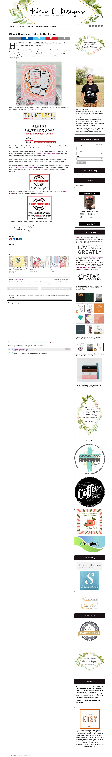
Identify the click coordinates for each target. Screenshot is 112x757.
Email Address (89, 145)
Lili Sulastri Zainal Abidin (19, 349)
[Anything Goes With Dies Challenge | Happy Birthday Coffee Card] (18, 261)
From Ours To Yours (13, 289)
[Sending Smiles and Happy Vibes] (59, 261)
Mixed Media (20, 279)
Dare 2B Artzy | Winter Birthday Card (61, 289)
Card (16, 279)
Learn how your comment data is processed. (44, 342)
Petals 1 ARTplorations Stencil (24, 146)
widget (92, 224)
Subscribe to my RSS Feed (102, 26)
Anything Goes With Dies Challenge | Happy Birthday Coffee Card (18, 268)
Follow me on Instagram (96, 26)
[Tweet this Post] (39, 38)
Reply (67, 349)
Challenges (53, 26)
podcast (87, 224)
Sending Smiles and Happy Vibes (58, 268)
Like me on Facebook (90, 26)
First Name (89, 151)
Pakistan (95, 211)
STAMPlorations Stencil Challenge (25, 167)
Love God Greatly (21, 26)
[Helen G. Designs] (56, 12)
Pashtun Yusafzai (86, 211)
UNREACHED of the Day (89, 193)
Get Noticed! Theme (27, 755)
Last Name (89, 156)
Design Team (30, 26)
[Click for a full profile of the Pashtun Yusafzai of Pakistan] (89, 208)
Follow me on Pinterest (93, 26)
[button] (80, 298)
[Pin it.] (52, 38)
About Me (12, 26)
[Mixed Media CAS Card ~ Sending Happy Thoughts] (39, 261)
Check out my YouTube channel (99, 26)
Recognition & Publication (42, 26)
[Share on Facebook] (27, 38)
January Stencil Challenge (37, 109)
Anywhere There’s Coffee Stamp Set (46, 154)
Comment (15, 38)
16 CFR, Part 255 (20, 284)
